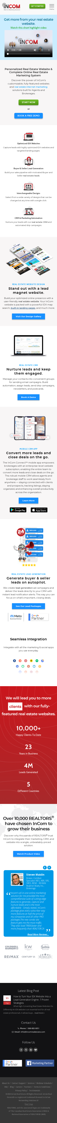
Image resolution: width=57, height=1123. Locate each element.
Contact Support (19, 1083)
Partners (28, 1087)
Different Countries (28, 791)
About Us (6, 1083)
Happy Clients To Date (28, 734)
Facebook (21, 1050)
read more (38, 1013)
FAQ (5, 1087)
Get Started (37, 6)
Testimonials (34, 1090)
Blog (12, 1087)
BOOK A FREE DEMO (29, 115)
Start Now (28, 102)
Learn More (28, 500)
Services (31, 1083)
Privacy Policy (21, 1090)
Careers (19, 1087)
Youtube (35, 1050)
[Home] (11, 7)
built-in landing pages (23, 308)
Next (49, 867)
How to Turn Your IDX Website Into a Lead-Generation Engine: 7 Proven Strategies (32, 1000)
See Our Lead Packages (28, 606)
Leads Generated (28, 772)
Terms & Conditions (42, 1087)
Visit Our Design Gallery (28, 316)
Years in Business (28, 753)
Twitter (26, 1050)
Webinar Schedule (44, 1083)
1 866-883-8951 (33, 1028)
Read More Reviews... (38, 934)
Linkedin (31, 1050)
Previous (45, 867)
